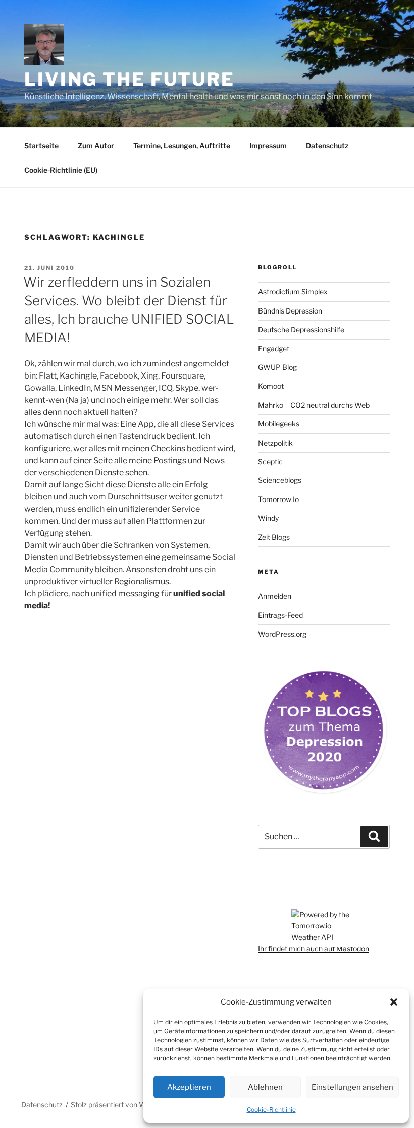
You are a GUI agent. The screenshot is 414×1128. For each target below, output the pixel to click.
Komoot (271, 386)
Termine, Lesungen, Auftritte (181, 145)
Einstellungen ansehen (352, 1087)
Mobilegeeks (278, 423)
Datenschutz (327, 145)
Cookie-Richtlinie (271, 1109)
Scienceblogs (279, 480)
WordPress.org (282, 634)
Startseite (41, 145)
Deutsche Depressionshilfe (301, 329)
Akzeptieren (189, 1087)
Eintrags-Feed (280, 615)
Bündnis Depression (290, 310)
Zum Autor (96, 145)
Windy (268, 518)
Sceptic (270, 461)
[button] (394, 1002)
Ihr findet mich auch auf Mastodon (313, 948)
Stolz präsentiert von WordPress (123, 1104)
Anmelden (274, 596)
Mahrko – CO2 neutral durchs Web (314, 405)
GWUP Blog (277, 367)
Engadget (273, 348)
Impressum (268, 145)
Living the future (129, 79)
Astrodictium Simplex (293, 291)
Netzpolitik (275, 442)
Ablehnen (265, 1087)
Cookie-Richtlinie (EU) (60, 170)
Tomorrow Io (278, 499)
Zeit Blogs (274, 537)
